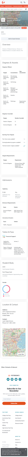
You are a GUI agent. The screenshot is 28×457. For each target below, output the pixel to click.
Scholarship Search (19, 420)
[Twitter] (8, 379)
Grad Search (18, 418)
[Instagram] (20, 379)
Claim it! (24, 28)
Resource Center (19, 423)
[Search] (21, 2)
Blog (16, 447)
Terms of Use (5, 446)
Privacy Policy (5, 445)
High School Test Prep (7, 428)
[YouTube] (16, 379)
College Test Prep (6, 415)
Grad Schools (8, 6)
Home (2, 6)
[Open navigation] (24, 2)
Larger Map (21, 354)
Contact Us (18, 442)
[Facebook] (12, 379)
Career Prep (5, 422)
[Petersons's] (3, 2)
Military (4, 425)
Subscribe (14, 403)
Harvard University (17, 6)
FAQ (16, 445)
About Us (17, 439)
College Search (18, 415)
